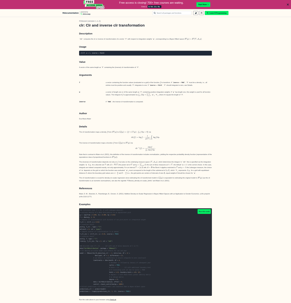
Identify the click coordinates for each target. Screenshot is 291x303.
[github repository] (201, 13)
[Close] (288, 4)
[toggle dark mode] (195, 13)
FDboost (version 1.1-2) (90, 21)
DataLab (113, 299)
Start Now (202, 4)
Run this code (204, 211)
